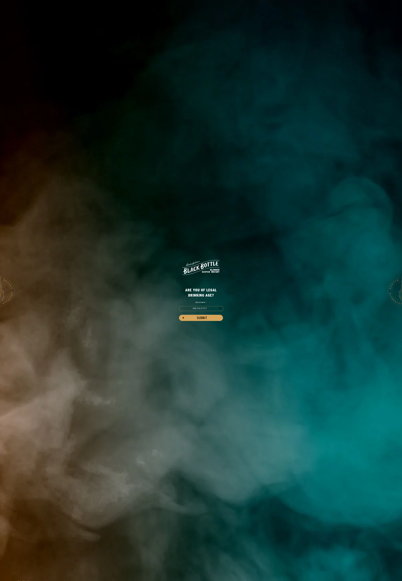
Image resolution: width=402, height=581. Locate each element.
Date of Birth (201, 302)
